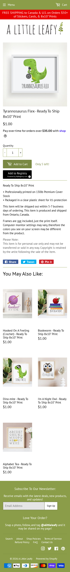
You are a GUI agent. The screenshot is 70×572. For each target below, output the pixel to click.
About (19, 538)
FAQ (35, 542)
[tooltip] (29, 176)
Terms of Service (53, 538)
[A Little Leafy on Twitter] (50, 549)
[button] (17, 174)
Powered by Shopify (46, 558)
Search (9, 538)
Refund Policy (22, 542)
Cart (64, 5)
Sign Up (51, 505)
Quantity (8, 145)
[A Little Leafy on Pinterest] (63, 549)
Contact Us (46, 542)
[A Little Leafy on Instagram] (43, 549)
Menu (11, 5)
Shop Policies (33, 538)
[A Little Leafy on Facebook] (56, 549)
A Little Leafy (25, 558)
